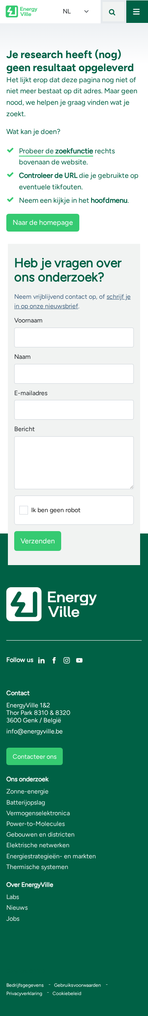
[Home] (21, 11)
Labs (12, 897)
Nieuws (17, 907)
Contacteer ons (34, 756)
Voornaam (28, 320)
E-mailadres (30, 393)
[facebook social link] (54, 659)
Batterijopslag (25, 802)
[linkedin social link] (41, 659)
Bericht (24, 429)
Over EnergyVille (29, 884)
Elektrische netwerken (37, 845)
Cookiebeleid (66, 993)
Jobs (12, 918)
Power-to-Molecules (35, 824)
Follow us (19, 660)
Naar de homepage (43, 222)
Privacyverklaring (24, 993)
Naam (22, 357)
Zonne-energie (27, 791)
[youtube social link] (79, 659)
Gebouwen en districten (40, 834)
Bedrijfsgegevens (25, 985)
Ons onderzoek (27, 779)
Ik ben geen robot (56, 510)
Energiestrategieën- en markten (51, 856)
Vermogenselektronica (38, 813)
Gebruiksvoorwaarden (77, 985)
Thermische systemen (37, 867)
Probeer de (56, 151)
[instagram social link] (66, 659)
